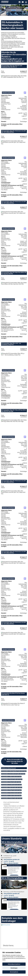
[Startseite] (5, 1)
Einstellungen (14, 968)
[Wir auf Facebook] (19, 2)
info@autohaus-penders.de (11, 859)
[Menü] (26, 2)
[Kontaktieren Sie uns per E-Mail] (23, 2)
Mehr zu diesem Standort (11, 863)
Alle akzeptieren (14, 972)
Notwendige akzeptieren (14, 964)
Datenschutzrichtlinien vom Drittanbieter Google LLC (13, 872)
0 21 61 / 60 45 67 (9, 861)
